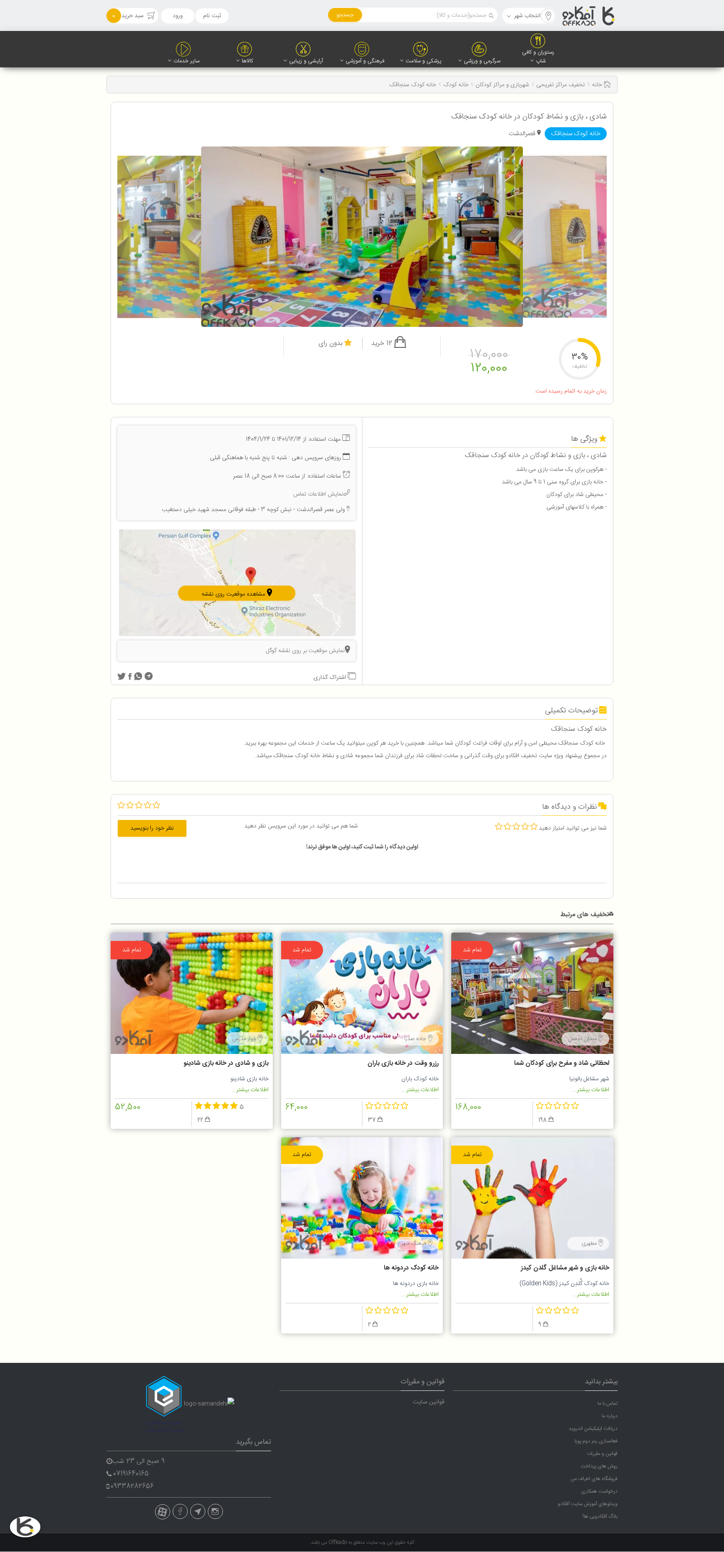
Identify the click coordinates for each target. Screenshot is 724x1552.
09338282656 (132, 1486)
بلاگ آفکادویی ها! (600, 1516)
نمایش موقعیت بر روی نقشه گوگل (305, 651)
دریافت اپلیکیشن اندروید (593, 1428)
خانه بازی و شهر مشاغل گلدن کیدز (565, 1268)
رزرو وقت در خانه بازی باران (403, 1063)
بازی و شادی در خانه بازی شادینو (226, 1063)
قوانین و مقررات (602, 1453)
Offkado (338, 1542)
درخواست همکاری (599, 1491)
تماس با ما (607, 1403)
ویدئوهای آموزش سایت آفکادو (588, 1504)
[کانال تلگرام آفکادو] (197, 1511)
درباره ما (610, 1416)
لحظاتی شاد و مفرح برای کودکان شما (561, 1063)
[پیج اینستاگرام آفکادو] (215, 1511)
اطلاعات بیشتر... (590, 1090)
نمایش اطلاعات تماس (318, 494)
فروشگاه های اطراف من (594, 1479)
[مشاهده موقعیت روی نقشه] (237, 583)
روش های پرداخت (599, 1466)
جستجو (345, 15)
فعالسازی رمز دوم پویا (596, 1441)
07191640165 (131, 1474)
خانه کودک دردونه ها (411, 1268)
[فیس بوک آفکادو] (180, 1511)
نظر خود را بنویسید (152, 828)
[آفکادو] (589, 16)
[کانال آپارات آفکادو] (162, 1511)
